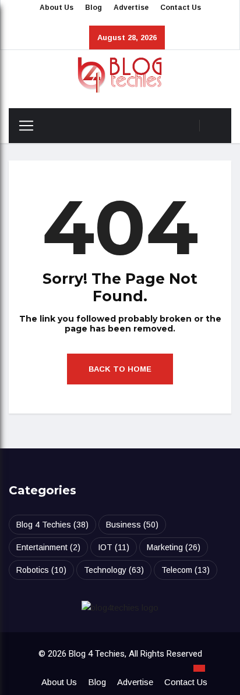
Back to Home (120, 369)
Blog (93, 7)
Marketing (173, 547)
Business (132, 524)
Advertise (131, 7)
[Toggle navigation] (22, 125)
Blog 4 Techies (52, 524)
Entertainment (48, 547)
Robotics (41, 570)
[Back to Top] (199, 668)
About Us (56, 7)
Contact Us (180, 7)
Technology (114, 570)
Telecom (185, 570)
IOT (113, 547)
